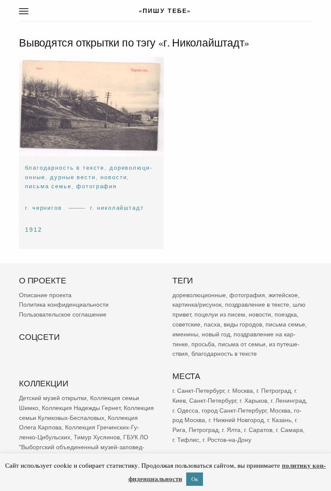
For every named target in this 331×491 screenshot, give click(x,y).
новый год (216, 334)
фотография (96, 186)
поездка (286, 314)
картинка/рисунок (197, 304)
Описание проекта (45, 295)
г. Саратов (258, 429)
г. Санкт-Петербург (198, 390)
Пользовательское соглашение (62, 314)
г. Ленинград (288, 400)
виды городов (243, 324)
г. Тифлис (185, 439)
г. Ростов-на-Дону (227, 439)
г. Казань (279, 419)
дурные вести (72, 177)
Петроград (204, 429)
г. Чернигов (43, 208)
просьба (203, 344)
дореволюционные (199, 295)
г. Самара (289, 429)
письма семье (48, 186)
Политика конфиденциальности (64, 304)
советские (186, 324)
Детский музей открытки (53, 398)
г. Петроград (273, 390)
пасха (212, 324)
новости (113, 177)
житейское (283, 295)
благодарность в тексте (64, 168)
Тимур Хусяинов (97, 437)
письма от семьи (241, 344)
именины (185, 334)
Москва (280, 410)
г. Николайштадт (117, 208)
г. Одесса (185, 410)
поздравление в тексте (257, 304)
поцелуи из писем (219, 314)
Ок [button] (194, 479)
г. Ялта (231, 429)
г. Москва (240, 390)
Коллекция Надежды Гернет (81, 407)
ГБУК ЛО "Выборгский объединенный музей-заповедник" (83, 447)
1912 (33, 230)
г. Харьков (253, 400)
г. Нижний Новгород (236, 419)
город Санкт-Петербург (234, 410)
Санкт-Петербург (212, 400)
